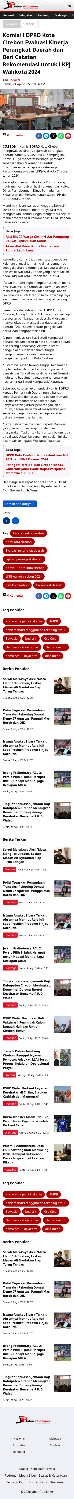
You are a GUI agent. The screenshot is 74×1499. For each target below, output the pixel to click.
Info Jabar (25, 15)
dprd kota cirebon (19, 542)
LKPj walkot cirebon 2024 (24, 576)
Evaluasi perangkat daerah (25, 550)
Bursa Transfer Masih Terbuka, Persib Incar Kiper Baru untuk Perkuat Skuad (26, 1121)
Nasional (8, 15)
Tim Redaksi (11, 80)
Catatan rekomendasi (28, 533)
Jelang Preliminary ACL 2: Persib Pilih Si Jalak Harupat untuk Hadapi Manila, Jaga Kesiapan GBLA (24, 779)
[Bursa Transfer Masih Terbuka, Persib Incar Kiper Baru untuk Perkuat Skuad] (62, 1123)
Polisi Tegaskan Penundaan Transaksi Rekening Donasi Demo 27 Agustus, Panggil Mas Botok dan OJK (26, 716)
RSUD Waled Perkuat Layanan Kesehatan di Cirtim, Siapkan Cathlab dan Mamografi (25, 1092)
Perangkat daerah (49, 585)
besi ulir (31, 638)
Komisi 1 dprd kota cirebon (25, 568)
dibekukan (52, 656)
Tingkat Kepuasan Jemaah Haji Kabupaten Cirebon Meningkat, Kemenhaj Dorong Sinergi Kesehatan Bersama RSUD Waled (27, 812)
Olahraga (61, 15)
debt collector (56, 647)
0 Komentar (15, 135)
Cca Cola (50, 638)
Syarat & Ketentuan (53, 1475)
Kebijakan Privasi (43, 1469)
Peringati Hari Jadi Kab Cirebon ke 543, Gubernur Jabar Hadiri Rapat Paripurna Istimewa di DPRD (35, 469)
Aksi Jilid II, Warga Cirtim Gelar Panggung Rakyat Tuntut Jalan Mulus (37, 239)
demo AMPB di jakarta (22, 656)
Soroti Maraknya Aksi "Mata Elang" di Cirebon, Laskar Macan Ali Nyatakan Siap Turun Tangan (24, 685)
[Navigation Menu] (69, 5)
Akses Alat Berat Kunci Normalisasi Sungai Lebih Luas (32, 248)
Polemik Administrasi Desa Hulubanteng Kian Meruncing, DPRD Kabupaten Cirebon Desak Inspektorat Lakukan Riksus (26, 1154)
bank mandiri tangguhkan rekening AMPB (36, 630)
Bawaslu (12, 638)
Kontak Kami (38, 1482)
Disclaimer (57, 1482)
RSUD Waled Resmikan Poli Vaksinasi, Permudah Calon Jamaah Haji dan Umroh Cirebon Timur (24, 1024)
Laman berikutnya (18, 504)
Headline (10, 902)
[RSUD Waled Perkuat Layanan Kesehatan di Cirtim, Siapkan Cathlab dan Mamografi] (62, 1094)
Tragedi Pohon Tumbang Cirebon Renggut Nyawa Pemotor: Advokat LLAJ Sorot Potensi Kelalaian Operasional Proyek (26, 1059)
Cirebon (28, 24)
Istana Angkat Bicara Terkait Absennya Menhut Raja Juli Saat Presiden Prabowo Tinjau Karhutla (25, 747)
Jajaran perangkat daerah (24, 559)
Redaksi (22, 1469)
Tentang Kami (16, 1482)
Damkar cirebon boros (22, 647)
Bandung (43, 15)
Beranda (11, 24)
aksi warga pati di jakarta (24, 621)
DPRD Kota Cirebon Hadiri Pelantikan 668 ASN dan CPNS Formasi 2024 (37, 457)
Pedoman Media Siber (20, 1475)
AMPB (53, 621)
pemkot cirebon (17, 585)
